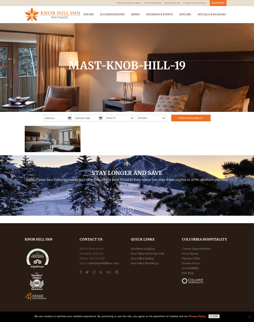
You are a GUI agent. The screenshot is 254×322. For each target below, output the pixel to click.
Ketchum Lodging (143, 248)
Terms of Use (191, 263)
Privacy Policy (191, 258)
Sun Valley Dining (142, 258)
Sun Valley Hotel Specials (147, 253)
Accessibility (190, 268)
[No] (249, 317)
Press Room (190, 253)
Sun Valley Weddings (144, 263)
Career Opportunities (196, 248)
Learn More (127, 196)
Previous (123, 209)
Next (131, 209)
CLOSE (214, 316)
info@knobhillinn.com (104, 263)
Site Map (188, 273)
